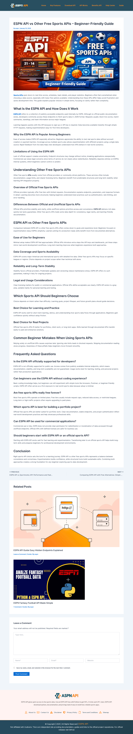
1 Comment (18, 607)
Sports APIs (18, 95)
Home (43, 5)
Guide (121, 5)
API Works (84, 5)
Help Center (110, 5)
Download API (70, 5)
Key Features (55, 5)
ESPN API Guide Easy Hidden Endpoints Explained (38, 550)
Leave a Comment (20, 554)
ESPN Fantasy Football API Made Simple (33, 603)
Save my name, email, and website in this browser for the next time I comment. (43, 668)
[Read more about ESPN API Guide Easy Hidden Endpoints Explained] (66, 519)
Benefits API (97, 5)
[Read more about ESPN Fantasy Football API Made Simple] (49, 580)
